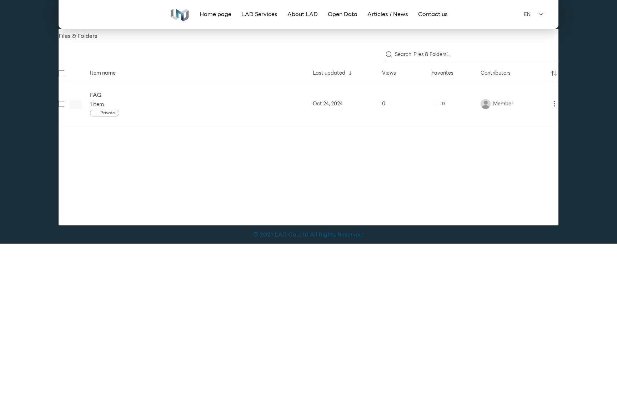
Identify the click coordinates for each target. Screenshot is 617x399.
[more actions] (554, 103)
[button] (259, 14)
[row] (308, 72)
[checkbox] (61, 73)
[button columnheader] (554, 73)
